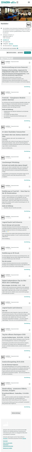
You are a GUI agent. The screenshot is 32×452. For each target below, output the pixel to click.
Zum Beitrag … (27, 86)
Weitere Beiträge (16, 413)
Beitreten (11, 43)
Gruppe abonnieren (15, 61)
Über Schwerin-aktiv (7, 443)
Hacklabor (7, 61)
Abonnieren (15, 45)
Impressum (5, 444)
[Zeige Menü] (29, 2)
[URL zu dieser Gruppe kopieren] (17, 48)
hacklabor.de (6, 39)
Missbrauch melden (7, 448)
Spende (24, 438)
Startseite (5, 441)
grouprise (5, 438)
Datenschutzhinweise (8, 446)
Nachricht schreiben (12, 52)
